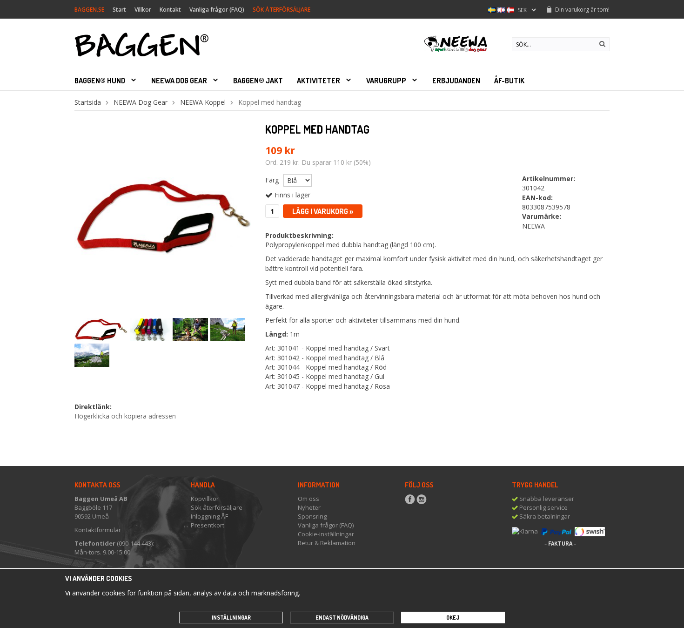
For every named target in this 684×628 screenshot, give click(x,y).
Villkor (142, 10)
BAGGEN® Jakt (258, 80)
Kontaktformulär (97, 530)
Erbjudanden (456, 80)
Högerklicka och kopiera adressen (125, 416)
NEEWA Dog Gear (179, 80)
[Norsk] (510, 9)
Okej (452, 617)
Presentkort (207, 525)
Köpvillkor (205, 498)
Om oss (308, 498)
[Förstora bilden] (162, 215)
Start (119, 10)
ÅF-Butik (509, 80)
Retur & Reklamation (326, 543)
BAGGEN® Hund (99, 80)
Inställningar (231, 617)
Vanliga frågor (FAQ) (216, 10)
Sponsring (312, 516)
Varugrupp (386, 80)
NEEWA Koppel (203, 102)
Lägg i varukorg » (322, 211)
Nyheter (309, 507)
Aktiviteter (318, 80)
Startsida (87, 102)
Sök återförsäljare (216, 507)
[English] (501, 9)
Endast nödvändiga (342, 617)
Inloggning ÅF (209, 516)
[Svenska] (492, 9)
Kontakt (170, 10)
